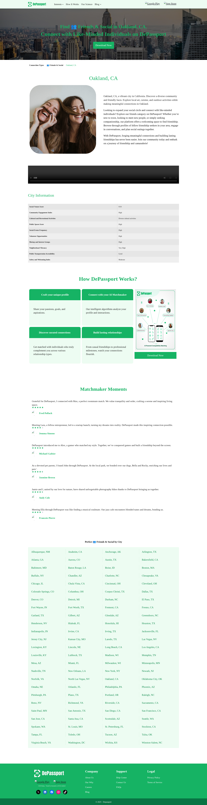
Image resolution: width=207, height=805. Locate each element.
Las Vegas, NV (149, 639)
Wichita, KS (111, 742)
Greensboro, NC (150, 615)
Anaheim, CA (75, 551)
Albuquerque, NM (40, 551)
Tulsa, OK (147, 734)
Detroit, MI (74, 599)
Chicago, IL (37, 583)
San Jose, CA (38, 718)
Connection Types (36, 65)
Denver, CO (37, 599)
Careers (88, 787)
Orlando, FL (74, 686)
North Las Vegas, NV (79, 679)
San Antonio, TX (77, 710)
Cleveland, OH (149, 583)
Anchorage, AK (113, 551)
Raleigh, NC (148, 695)
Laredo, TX (111, 639)
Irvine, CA (73, 631)
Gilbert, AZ (74, 615)
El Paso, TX (148, 599)
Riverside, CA (112, 702)
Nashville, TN (38, 671)
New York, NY (112, 671)
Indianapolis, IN (39, 631)
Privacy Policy (153, 777)
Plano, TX (73, 695)
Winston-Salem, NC (152, 742)
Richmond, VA (75, 702)
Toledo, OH (74, 734)
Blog (87, 792)
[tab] (55, 307)
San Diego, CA (112, 710)
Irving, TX (110, 631)
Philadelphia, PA (113, 686)
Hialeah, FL (74, 623)
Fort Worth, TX (76, 607)
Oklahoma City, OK (152, 679)
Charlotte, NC (112, 575)
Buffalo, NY (37, 575)
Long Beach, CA (113, 647)
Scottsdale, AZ (112, 718)
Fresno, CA (147, 607)
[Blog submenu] (100, 4)
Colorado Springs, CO (42, 591)
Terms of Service (154, 782)
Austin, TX (110, 559)
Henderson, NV (39, 623)
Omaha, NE (37, 686)
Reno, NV (36, 702)
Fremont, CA (111, 607)
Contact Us (121, 782)
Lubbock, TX (75, 655)
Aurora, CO (74, 559)
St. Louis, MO (75, 726)
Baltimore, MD (39, 567)
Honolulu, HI (112, 623)
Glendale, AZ (112, 615)
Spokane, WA (38, 726)
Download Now (103, 45)
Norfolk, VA (37, 679)
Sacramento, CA (150, 702)
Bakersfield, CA (150, 559)
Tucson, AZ (111, 734)
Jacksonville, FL (150, 631)
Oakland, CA (111, 679)
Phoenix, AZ (148, 686)
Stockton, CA (149, 726)
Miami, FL (73, 663)
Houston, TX (148, 623)
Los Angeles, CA (150, 647)
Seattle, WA (148, 718)
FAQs (118, 787)
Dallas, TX (147, 591)
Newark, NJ (148, 671)
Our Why (89, 782)
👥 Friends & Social (55, 65)
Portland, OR (111, 695)
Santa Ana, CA (75, 718)
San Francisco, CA (151, 710)
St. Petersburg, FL (114, 726)
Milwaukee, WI (113, 663)
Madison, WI (111, 655)
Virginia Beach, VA (41, 742)
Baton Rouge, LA (77, 567)
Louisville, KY (38, 655)
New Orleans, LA (77, 671)
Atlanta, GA (37, 559)
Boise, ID (110, 567)
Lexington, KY (39, 647)
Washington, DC (76, 742)
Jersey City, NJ (38, 639)
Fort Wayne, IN (39, 607)
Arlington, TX (149, 551)
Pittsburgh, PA (38, 695)
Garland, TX (37, 615)
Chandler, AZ (75, 575)
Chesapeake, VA (150, 575)
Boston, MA (148, 567)
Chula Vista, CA (76, 583)
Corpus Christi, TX (115, 591)
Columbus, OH (75, 591)
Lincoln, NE (74, 647)
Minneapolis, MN (151, 663)
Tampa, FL (36, 734)
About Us (89, 777)
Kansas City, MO (77, 639)
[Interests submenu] (63, 4)
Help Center (121, 777)
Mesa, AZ (36, 663)
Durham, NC (111, 599)
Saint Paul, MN (39, 710)
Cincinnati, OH (113, 583)
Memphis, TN (149, 655)
